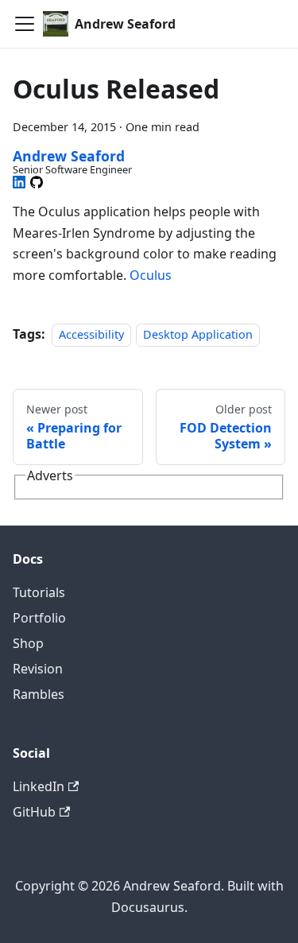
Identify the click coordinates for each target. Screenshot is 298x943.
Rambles (38, 694)
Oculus (151, 275)
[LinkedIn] (19, 182)
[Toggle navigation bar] (25, 24)
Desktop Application (198, 334)
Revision (38, 668)
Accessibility (91, 334)
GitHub (34, 812)
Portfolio (39, 618)
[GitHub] (36, 182)
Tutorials (39, 592)
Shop (28, 643)
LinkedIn (38, 786)
